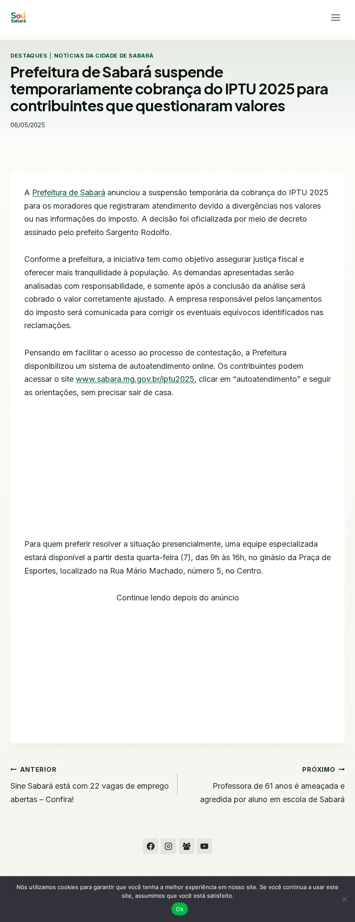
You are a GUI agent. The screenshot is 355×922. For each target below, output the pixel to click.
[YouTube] (204, 846)
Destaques (29, 55)
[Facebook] (150, 846)
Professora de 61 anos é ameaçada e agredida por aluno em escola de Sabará (272, 785)
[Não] (344, 899)
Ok (180, 909)
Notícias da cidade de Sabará (104, 55)
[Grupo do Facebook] (186, 846)
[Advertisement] (177, 473)
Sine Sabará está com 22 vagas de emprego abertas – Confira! (89, 785)
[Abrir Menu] (335, 17)
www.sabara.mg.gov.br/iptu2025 (135, 379)
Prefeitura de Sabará (68, 192)
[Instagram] (168, 846)
